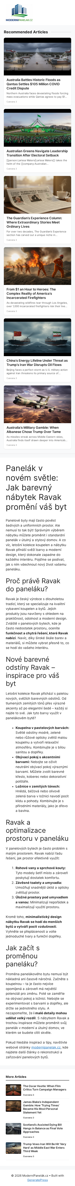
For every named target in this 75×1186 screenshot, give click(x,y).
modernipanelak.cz (46, 1047)
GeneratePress (37, 1180)
